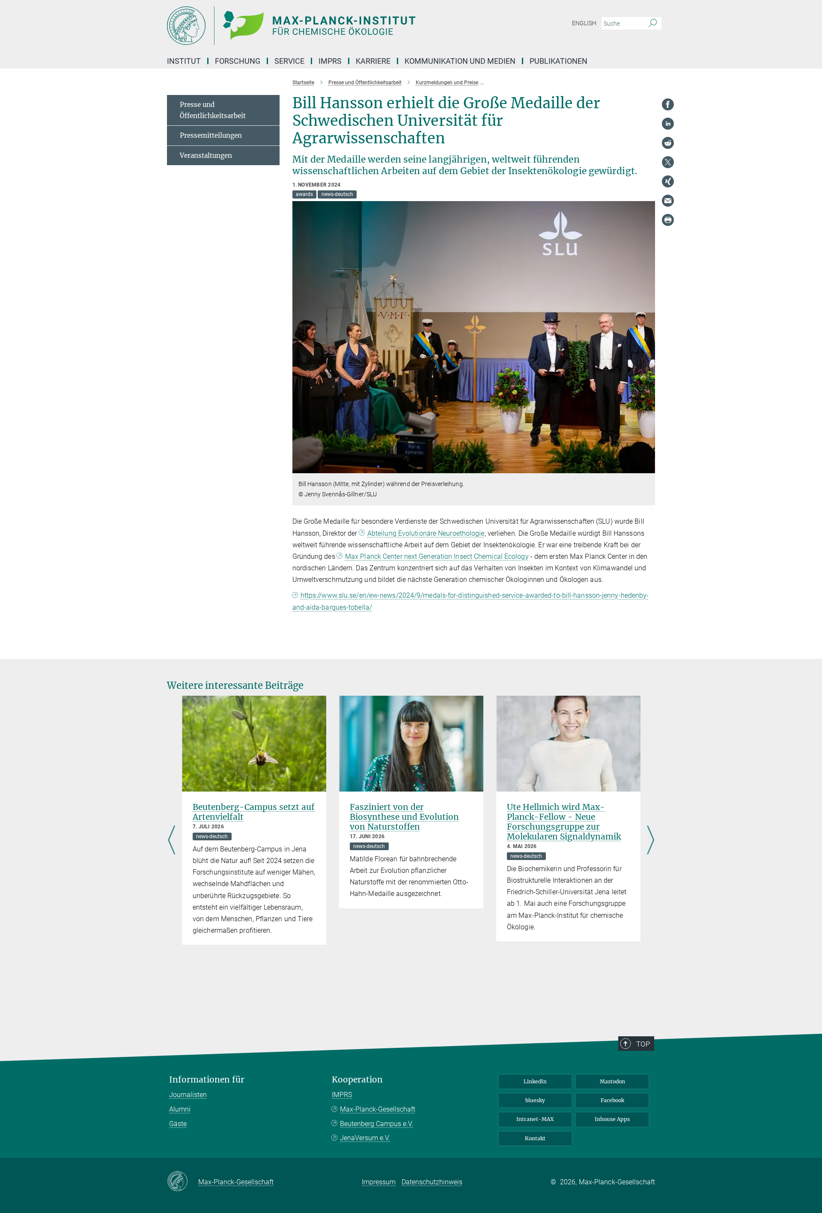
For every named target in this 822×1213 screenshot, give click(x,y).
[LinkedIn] (667, 123)
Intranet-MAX (535, 1119)
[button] (647, 467)
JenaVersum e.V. (365, 1138)
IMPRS (330, 61)
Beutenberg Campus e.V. (376, 1124)
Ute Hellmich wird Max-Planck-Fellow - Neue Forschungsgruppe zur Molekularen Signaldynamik (564, 822)
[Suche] (652, 24)
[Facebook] (667, 104)
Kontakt (535, 1138)
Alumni (180, 1109)
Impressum (379, 1182)
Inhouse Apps (612, 1119)
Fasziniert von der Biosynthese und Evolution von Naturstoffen (404, 817)
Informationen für (206, 1080)
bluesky (535, 1100)
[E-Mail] (667, 200)
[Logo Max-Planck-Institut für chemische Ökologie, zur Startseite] (327, 25)
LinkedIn (535, 1081)
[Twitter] (667, 162)
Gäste (178, 1124)
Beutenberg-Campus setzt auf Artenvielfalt (254, 812)
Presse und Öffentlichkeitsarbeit (213, 110)
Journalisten (188, 1095)
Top (643, 1044)
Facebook (612, 1100)
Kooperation (357, 1080)
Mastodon (612, 1081)
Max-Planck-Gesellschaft (377, 1109)
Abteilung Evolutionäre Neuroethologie (426, 533)
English (584, 23)
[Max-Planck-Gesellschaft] (182, 1181)
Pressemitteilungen (211, 135)
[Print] (667, 220)
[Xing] (667, 181)
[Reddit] (667, 142)
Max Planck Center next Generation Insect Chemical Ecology (437, 556)
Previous (171, 841)
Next (650, 841)
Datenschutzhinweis (432, 1182)
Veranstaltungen (206, 155)
